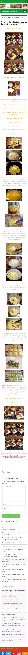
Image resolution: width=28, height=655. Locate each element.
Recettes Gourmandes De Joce (9, 11)
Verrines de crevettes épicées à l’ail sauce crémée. (12, 550)
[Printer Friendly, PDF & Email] (6, 472)
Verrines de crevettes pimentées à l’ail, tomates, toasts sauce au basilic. (11, 555)
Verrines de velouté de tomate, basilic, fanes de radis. (13, 575)
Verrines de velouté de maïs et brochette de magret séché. (13, 560)
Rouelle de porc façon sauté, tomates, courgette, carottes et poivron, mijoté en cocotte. (13, 619)
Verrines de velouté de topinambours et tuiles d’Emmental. (13, 580)
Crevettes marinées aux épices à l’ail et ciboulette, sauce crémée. (11, 528)
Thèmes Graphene (14, 650)
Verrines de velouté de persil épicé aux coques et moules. (13, 565)
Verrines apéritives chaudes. (15, 17)
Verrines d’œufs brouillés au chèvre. (11, 543)
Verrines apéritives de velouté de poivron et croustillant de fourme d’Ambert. (13, 538)
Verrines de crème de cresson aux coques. (12, 546)
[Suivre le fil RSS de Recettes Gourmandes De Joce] (2, 1)
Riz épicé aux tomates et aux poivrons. (11, 608)
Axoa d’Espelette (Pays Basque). (10, 600)
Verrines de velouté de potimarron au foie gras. (12, 570)
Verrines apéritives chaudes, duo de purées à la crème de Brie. (14, 533)
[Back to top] (24, 651)
